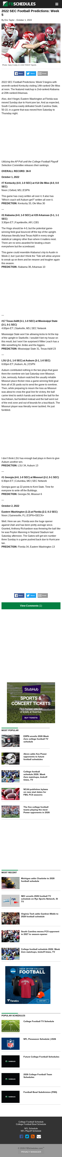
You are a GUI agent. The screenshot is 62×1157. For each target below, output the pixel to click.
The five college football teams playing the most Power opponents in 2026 (36, 810)
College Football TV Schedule (38, 1021)
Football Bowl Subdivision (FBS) (40, 1092)
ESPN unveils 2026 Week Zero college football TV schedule (36, 739)
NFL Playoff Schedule (31, 1131)
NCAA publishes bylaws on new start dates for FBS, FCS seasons (35, 792)
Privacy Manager (31, 1152)
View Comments (29, 605)
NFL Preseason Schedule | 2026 (39, 1039)
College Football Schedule (31, 1122)
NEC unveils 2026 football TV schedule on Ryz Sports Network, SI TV (39, 899)
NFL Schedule (31, 1128)
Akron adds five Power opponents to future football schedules (35, 757)
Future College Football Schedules (41, 1057)
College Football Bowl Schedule (31, 1124)
